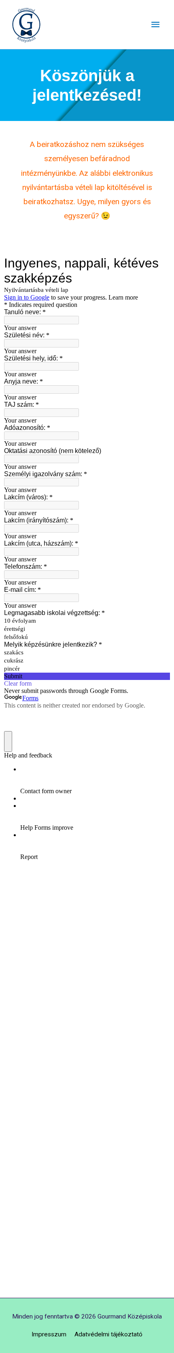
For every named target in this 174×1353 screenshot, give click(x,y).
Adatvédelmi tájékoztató (108, 1334)
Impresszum (49, 1334)
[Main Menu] (155, 24)
